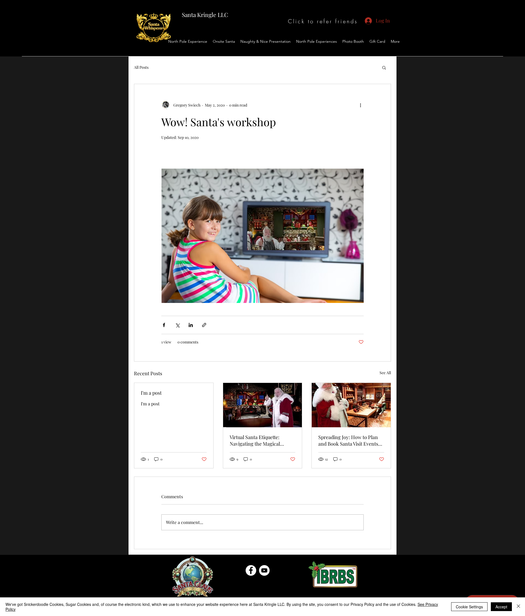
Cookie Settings (469, 606)
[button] (384, 67)
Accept (501, 606)
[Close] (518, 607)
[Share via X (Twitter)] (177, 325)
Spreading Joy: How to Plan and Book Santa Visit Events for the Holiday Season (348, 440)
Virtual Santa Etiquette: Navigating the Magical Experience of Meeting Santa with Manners (261, 440)
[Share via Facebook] (164, 325)
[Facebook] (251, 570)
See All (385, 372)
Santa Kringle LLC (205, 14)
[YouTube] (264, 570)
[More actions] (360, 105)
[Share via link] (204, 325)
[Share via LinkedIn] (190, 325)
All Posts (141, 67)
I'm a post (151, 392)
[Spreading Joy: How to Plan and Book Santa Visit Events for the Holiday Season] (351, 405)
